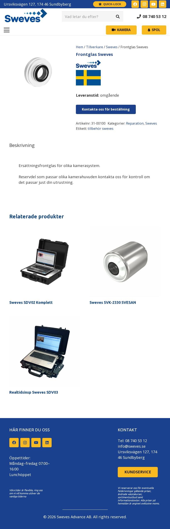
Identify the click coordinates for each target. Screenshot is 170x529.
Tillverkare (94, 47)
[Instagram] (144, 4)
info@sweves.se (132, 446)
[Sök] (118, 16)
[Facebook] (135, 4)
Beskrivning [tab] (22, 145)
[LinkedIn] (162, 4)
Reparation (135, 123)
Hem (79, 47)
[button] (7, 30)
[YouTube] (153, 4)
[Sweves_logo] (26, 16)
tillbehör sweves (100, 128)
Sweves (112, 47)
